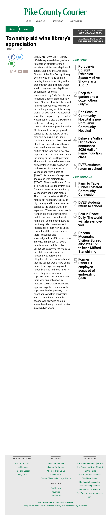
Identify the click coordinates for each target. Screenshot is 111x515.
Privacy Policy (61, 505)
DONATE (99, 3)
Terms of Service (47, 505)
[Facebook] (11, 57)
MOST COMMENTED (82, 176)
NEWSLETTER (84, 3)
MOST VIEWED (79, 60)
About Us (40, 21)
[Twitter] (19, 57)
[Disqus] (39, 348)
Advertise (58, 21)
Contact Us (76, 21)
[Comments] (11, 63)
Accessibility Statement (77, 505)
